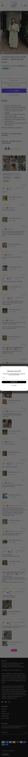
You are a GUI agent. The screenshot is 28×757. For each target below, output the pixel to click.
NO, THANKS (14, 385)
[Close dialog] (26, 367)
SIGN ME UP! (14, 382)
